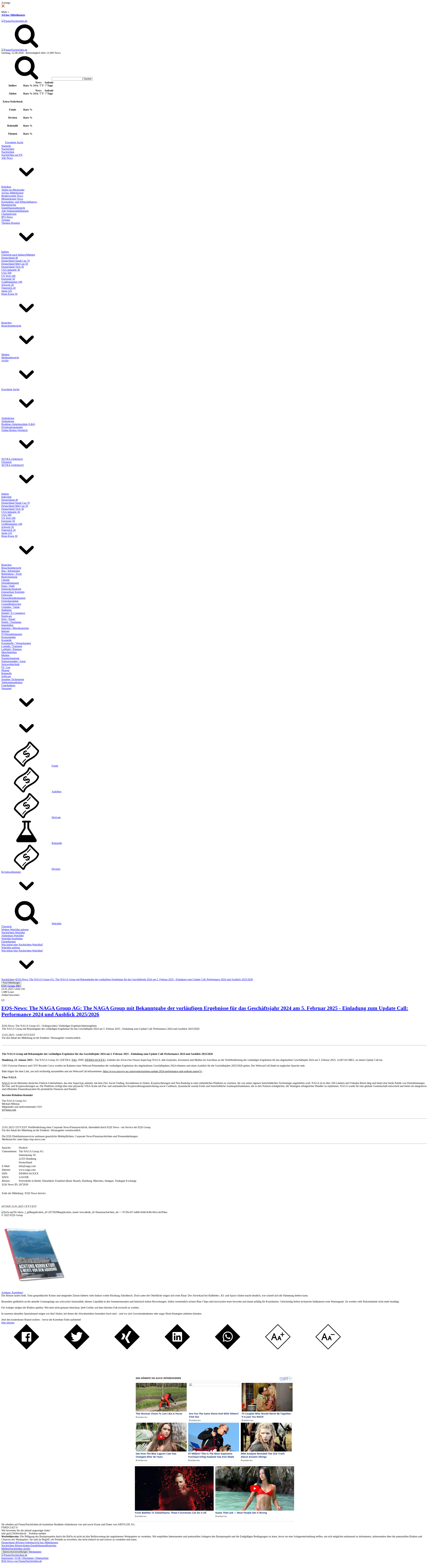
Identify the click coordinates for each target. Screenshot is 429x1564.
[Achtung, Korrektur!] (33, 1289)
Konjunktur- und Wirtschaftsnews (19, 201)
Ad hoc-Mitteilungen (13, 15)
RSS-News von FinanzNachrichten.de (21, 1561)
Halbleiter (6, 610)
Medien (5, 354)
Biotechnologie (9, 576)
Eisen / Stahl (8, 586)
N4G (74, 1060)
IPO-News (7, 216)
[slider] (6, 998)
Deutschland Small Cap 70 (15, 260)
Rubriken (6, 186)
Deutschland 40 (9, 257)
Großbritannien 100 (11, 281)
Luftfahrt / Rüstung (11, 649)
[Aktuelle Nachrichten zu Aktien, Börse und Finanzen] (14, 21)
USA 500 (6, 272)
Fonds (55, 765)
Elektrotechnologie (11, 589)
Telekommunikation (11, 682)
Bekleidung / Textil (11, 573)
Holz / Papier (8, 619)
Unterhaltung (8, 685)
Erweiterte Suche (14, 142)
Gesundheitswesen (11, 604)
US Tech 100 (8, 275)
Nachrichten (7, 149)
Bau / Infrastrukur (10, 570)
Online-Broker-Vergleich (14, 430)
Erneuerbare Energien (12, 592)
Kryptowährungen (11, 871)
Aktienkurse (7, 418)
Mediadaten (35, 1551)
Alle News (7, 158)
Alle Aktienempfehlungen (15, 210)
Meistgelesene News (12, 198)
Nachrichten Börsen (11, 1545)
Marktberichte (8, 204)
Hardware (6, 616)
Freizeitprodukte (10, 601)
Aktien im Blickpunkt (12, 189)
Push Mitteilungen (11, 982)
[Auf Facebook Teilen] (26, 1348)
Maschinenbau (9, 652)
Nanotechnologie (10, 658)
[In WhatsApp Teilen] (227, 1348)
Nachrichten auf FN (11, 155)
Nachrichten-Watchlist (13, 932)
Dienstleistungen (10, 582)
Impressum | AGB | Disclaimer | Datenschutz (25, 1558)
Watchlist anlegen (10, 947)
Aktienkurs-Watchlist (12, 935)
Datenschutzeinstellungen (15, 1552)
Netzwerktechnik (10, 664)
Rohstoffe (6, 673)
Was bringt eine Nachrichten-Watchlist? (22, 944)
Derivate (56, 817)
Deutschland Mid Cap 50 (14, 263)
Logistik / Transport (11, 646)
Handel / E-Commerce (13, 613)
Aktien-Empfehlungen (34, 1545)
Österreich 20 (8, 287)
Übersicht (6, 462)
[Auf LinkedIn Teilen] (177, 1348)
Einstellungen (8, 941)
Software (6, 676)
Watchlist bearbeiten (12, 938)
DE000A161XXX (95, 1060)
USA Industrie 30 (10, 269)
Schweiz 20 (7, 284)
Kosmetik (6, 640)
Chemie (5, 579)
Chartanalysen (8, 213)
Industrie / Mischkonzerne (15, 628)
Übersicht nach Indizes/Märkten (18, 254)
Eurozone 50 (8, 278)
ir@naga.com (9, 1109)
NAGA (6, 1083)
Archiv (5, 360)
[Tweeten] (77, 1348)
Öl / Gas (5, 667)
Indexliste (6, 496)
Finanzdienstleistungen (13, 598)
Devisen (56, 868)
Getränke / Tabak (10, 607)
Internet (5, 631)
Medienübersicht (10, 357)
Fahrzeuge (6, 595)
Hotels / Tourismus (11, 622)
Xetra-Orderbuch (27, 1542)
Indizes (5, 251)
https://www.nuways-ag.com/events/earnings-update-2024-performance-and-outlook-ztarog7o (152, 1071)
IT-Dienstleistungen (11, 634)
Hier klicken (7, 1322)
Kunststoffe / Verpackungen (16, 643)
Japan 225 (6, 290)
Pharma (5, 670)
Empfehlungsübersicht (13, 207)
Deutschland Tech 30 (12, 266)
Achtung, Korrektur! (12, 1292)
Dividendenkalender (12, 427)
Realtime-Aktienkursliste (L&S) (18, 424)
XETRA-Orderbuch (12, 459)
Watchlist (56, 923)
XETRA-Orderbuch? (12, 465)
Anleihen (56, 791)
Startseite (6, 145)
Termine (5, 220)
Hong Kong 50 (9, 294)
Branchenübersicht (11, 325)
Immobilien (7, 625)
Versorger (6, 688)
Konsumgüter (8, 637)
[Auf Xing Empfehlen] (127, 1348)
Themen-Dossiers (10, 223)
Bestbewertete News (12, 195)
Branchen (6, 322)
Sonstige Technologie (12, 679)
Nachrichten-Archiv (19, 1548)
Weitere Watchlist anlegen (15, 929)
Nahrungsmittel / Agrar (13, 661)
